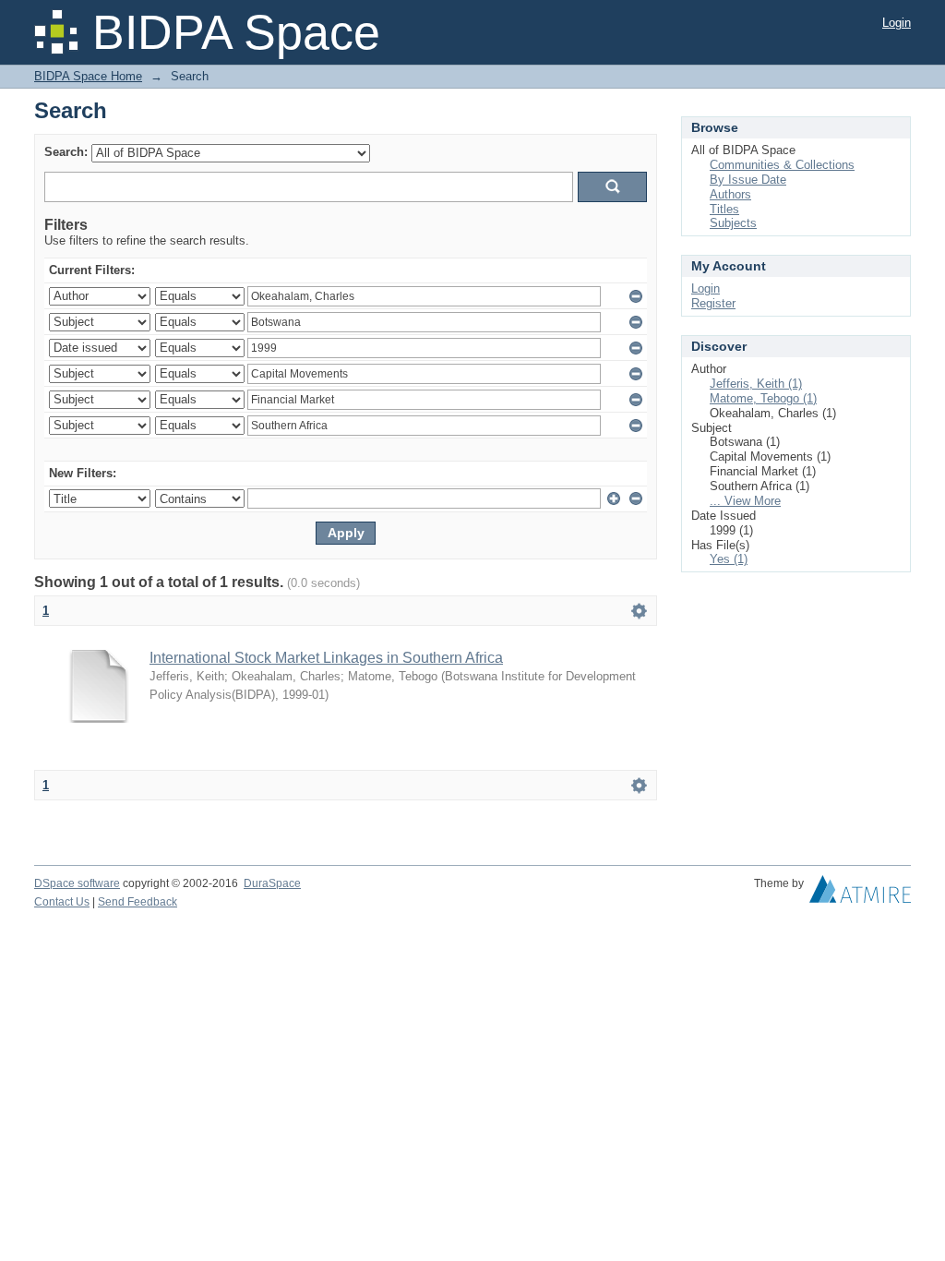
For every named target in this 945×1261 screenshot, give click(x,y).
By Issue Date (748, 179)
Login (896, 23)
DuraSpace (272, 883)
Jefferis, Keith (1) (756, 383)
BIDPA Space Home (88, 76)
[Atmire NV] (860, 893)
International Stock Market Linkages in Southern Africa (326, 658)
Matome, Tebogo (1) (763, 398)
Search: (66, 152)
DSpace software (77, 883)
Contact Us (62, 901)
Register (713, 303)
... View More (745, 501)
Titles (724, 209)
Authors (730, 194)
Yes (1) (729, 559)
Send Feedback (137, 901)
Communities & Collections (782, 165)
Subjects (733, 223)
